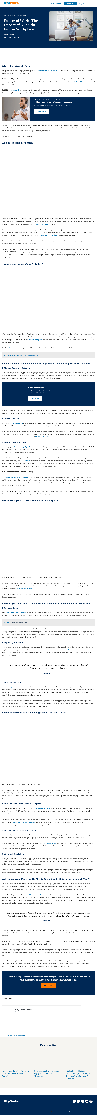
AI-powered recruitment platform (17, 477)
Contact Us (48, 1111)
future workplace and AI (41, 808)
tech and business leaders (16, 612)
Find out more (35, 398)
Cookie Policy (75, 1111)
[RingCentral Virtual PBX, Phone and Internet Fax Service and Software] (11, 3)
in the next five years (49, 843)
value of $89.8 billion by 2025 (47, 71)
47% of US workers (36, 895)
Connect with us (41, 111)
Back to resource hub (16, 1035)
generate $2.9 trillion (49, 235)
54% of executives (14, 348)
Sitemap (90, 1111)
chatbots (27, 461)
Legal (69, 1111)
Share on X (47, 673)
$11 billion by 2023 (42, 437)
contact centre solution (46, 105)
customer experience (24, 589)
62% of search (14, 90)
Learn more (48, 985)
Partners (64, 1111)
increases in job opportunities (24, 822)
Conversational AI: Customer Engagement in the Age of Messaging (46, 1073)
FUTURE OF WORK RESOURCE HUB (15, 15)
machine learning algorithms (21, 447)
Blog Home (83, 4)
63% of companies (36, 340)
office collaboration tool (71, 650)
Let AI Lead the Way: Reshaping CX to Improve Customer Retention (16, 1073)
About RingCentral (56, 1111)
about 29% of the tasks (79, 82)
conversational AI (16, 423)
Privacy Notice (83, 1111)
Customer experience (9, 687)
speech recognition (42, 224)
